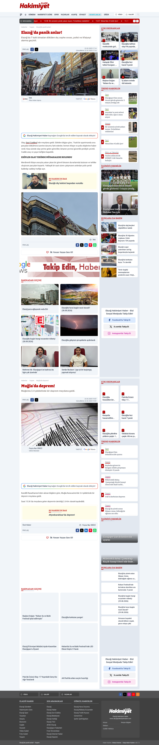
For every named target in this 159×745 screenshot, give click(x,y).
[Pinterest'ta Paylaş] (90, 245)
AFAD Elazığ (51, 725)
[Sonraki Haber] (137, 21)
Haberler (24, 27)
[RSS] (138, 694)
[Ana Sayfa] (25, 14)
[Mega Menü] (20, 15)
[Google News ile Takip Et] (89, 99)
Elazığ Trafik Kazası (81, 713)
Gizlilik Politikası (108, 729)
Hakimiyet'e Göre (45, 15)
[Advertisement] (59, 117)
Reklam (105, 725)
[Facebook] (120, 694)
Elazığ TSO (51, 722)
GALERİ (131, 14)
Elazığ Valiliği (52, 719)
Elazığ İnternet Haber (55, 734)
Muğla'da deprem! (42, 380)
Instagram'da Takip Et (121, 333)
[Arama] (138, 14)
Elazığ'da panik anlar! (43, 27)
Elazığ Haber (51, 710)
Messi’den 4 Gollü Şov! (98, 21)
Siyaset (82, 15)
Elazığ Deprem (52, 737)
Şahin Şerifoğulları (81, 719)
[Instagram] (129, 694)
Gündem (32, 15)
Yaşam (31, 27)
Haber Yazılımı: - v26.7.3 (121, 742)
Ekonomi (22, 722)
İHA (35, 99)
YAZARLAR (68, 694)
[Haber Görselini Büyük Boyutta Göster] (59, 73)
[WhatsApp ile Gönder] (94, 245)
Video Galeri (24, 731)
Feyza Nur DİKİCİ (35, 449)
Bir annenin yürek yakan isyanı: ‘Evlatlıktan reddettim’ (58, 21)
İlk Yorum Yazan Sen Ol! (61, 252)
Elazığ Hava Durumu (82, 707)
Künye (105, 722)
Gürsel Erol (78, 716)
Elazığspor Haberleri (54, 728)
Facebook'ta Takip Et (121, 320)
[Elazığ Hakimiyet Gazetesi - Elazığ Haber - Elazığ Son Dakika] (120, 711)
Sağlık (21, 725)
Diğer (106, 15)
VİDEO (120, 14)
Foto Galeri (23, 734)
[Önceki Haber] (134, 21)
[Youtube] (133, 694)
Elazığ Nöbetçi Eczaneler (83, 710)
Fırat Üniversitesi (53, 731)
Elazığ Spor (23, 713)
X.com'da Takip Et (121, 327)
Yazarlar (65, 15)
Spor (56, 15)
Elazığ (49, 707)
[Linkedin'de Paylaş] (86, 245)
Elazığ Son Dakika (54, 713)
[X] (125, 694)
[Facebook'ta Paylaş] (32, 49)
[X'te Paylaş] (36, 49)
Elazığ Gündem (25, 707)
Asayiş (74, 15)
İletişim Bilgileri (126, 722)
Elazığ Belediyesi (53, 716)
